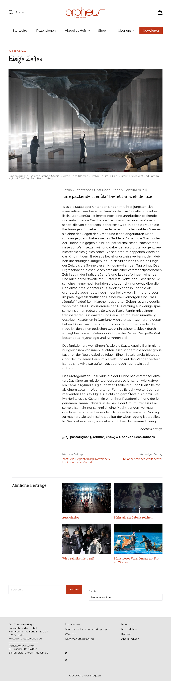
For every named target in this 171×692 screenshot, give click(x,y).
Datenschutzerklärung (79, 638)
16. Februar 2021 (18, 51)
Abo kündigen (130, 638)
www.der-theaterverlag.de (25, 638)
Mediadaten (129, 629)
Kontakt (126, 634)
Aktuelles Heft (75, 30)
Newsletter (151, 30)
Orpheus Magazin (89, 675)
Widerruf (70, 634)
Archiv (92, 591)
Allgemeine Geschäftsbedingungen (87, 629)
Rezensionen (46, 30)
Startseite (20, 30)
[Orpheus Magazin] (85, 12)
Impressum (72, 624)
